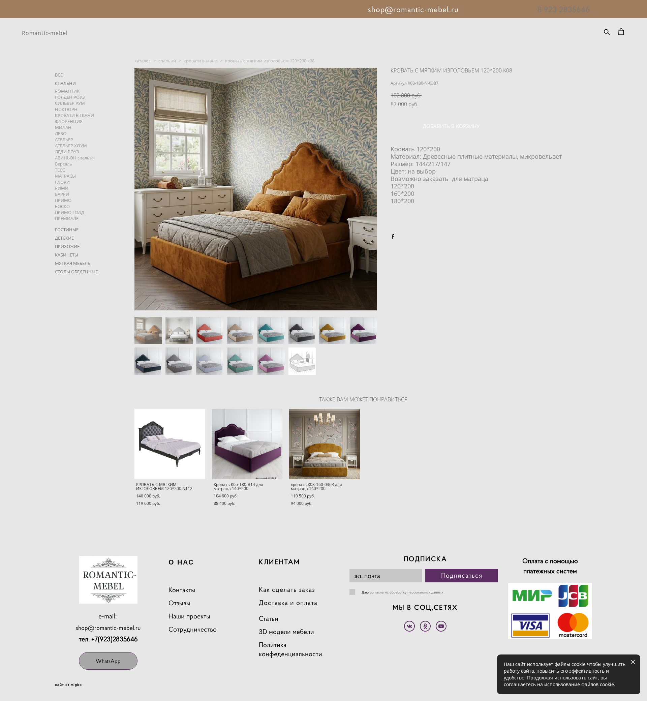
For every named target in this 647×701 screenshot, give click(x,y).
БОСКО (62, 206)
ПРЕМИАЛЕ (67, 218)
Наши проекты (189, 616)
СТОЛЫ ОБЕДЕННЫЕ (76, 272)
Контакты (181, 590)
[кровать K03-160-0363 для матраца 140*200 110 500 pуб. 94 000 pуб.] (324, 444)
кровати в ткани (200, 61)
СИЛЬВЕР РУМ (70, 103)
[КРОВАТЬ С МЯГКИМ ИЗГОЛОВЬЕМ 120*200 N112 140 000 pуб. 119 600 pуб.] (169, 444)
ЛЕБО (60, 133)
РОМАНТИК (67, 91)
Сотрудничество (192, 629)
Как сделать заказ (287, 589)
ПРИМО (63, 200)
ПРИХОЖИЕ (67, 246)
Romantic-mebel (44, 33)
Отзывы (179, 603)
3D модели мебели (286, 632)
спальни (167, 61)
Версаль (63, 164)
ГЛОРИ (62, 182)
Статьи (268, 618)
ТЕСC (60, 170)
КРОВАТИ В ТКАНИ (74, 115)
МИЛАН (63, 127)
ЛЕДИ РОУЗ (67, 152)
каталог (142, 61)
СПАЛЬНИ (65, 83)
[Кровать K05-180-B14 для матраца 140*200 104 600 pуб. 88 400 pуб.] (247, 444)
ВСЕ (59, 75)
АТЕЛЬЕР (64, 139)
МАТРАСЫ (65, 176)
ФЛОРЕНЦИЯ (69, 121)
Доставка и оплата (288, 603)
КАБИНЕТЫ (66, 255)
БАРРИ (62, 194)
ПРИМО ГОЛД (69, 212)
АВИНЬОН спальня (75, 158)
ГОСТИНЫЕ (67, 229)
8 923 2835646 (563, 9)
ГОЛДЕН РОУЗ (70, 97)
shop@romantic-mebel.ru (108, 628)
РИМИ (61, 188)
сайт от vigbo (68, 685)
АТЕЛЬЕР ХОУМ (71, 146)
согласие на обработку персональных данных (406, 592)
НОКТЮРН (66, 109)
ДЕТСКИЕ (64, 238)
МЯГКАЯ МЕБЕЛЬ (72, 263)
